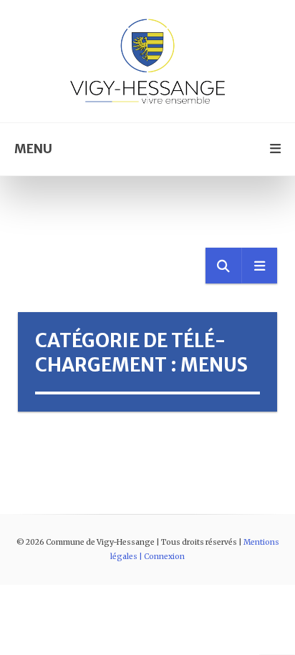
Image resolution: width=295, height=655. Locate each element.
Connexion (164, 556)
